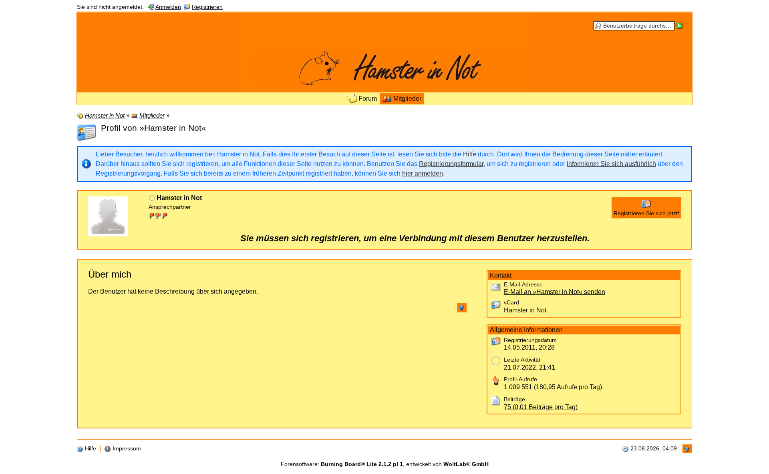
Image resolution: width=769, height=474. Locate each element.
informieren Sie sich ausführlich (611, 163)
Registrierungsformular (451, 163)
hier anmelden (422, 173)
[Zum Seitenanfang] (461, 307)
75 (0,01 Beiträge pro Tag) (541, 407)
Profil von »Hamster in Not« (153, 127)
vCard (511, 303)
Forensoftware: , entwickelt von (385, 464)
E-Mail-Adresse (523, 285)
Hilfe (469, 154)
